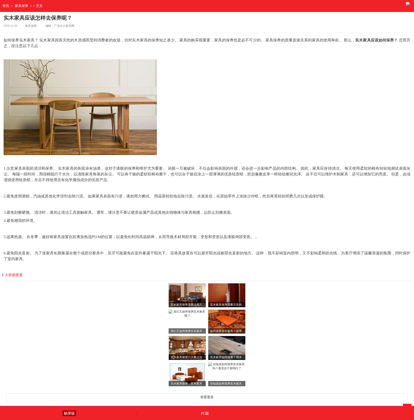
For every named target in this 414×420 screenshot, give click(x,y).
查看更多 (207, 397)
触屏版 (69, 413)
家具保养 (21, 6)
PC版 (205, 413)
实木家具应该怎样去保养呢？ (38, 18)
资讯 (5, 6)
